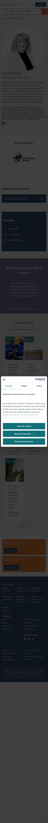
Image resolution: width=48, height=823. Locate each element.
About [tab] (39, 386)
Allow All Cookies (24, 426)
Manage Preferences (22, 434)
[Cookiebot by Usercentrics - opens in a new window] (35, 379)
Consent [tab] (8, 386)
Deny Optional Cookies (24, 441)
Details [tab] (24, 386)
